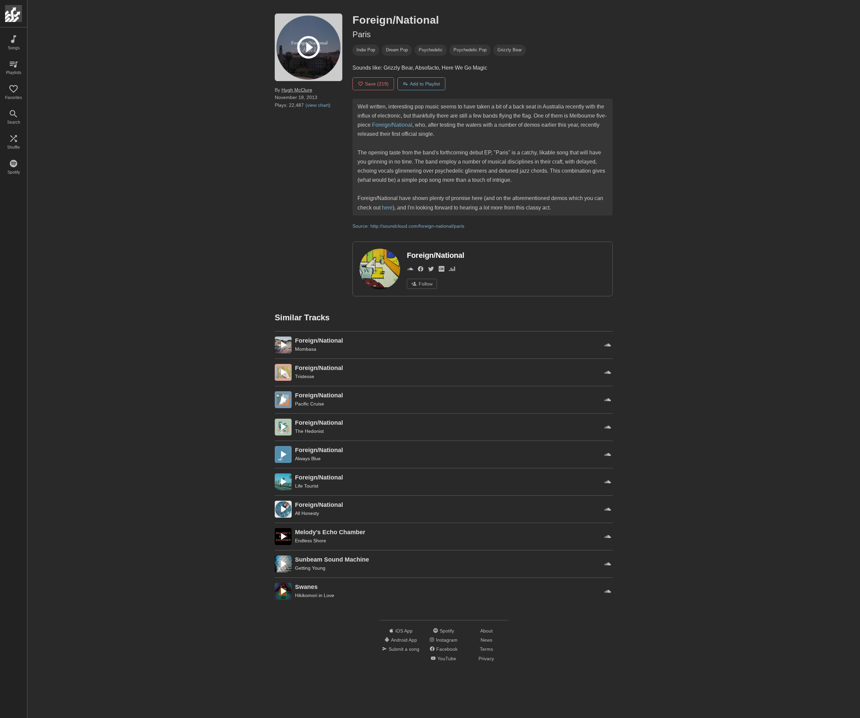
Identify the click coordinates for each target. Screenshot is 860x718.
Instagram (447, 640)
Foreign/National (392, 125)
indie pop (366, 49)
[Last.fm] (441, 270)
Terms (486, 649)
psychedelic (431, 49)
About (486, 631)
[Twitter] (431, 270)
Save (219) (377, 83)
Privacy (486, 658)
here (387, 208)
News (486, 640)
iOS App (404, 631)
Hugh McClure (296, 90)
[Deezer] (452, 270)
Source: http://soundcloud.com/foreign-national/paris (408, 226)
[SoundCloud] (410, 270)
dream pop (397, 49)
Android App (404, 640)
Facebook (447, 649)
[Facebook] (420, 270)
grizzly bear (509, 49)
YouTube (446, 658)
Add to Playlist (425, 83)
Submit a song (404, 649)
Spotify (447, 631)
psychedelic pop (470, 49)
